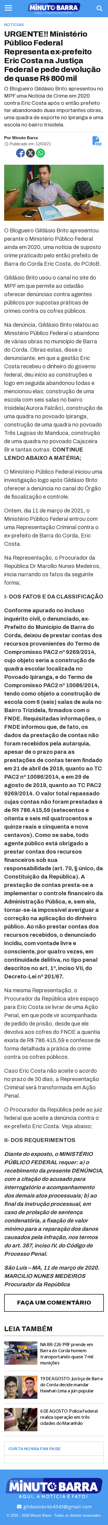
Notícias (14, 25)
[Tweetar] (30, 153)
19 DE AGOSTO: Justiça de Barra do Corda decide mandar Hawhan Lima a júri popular (71, 1385)
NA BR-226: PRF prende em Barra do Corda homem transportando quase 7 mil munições (66, 1353)
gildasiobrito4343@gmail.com (57, 1506)
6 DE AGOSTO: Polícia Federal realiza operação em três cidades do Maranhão (68, 1417)
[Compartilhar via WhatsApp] (40, 153)
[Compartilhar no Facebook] (20, 153)
